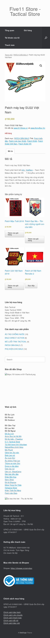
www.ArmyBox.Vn (38, 128)
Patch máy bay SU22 (17, 141)
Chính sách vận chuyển (12, 615)
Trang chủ (8, 55)
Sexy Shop (9, 479)
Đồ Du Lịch (9, 433)
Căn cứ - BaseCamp (13, 471)
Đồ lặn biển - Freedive (13, 439)
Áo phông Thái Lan (12, 460)
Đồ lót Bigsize (10, 482)
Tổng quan (9, 30)
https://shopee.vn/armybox (21, 568)
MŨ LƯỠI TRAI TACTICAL (15, 341)
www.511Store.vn (21, 128)
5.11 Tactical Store (12, 441)
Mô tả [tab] (10, 151)
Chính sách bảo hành (12, 612)
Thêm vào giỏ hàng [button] (13, 234)
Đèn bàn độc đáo (11, 474)
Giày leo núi (9, 468)
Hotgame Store (11, 487)
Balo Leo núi (10, 455)
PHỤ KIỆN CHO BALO (14, 349)
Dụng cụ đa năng (11, 466)
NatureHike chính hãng (14, 447)
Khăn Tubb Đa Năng (13, 490)
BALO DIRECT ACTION (14, 337)
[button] (46, 38)
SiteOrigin (23, 632)
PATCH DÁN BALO (21, 55)
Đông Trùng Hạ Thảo (13, 485)
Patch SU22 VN (24, 143)
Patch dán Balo (11, 493)
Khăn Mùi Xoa (10, 477)
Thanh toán (10, 45)
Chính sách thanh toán (12, 617)
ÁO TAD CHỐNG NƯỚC (14, 334)
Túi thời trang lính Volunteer (16, 444)
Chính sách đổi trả (10, 620)
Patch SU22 (32, 141)
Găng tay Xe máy (12, 452)
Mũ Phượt (9, 450)
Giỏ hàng (28, 30)
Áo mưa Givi (10, 458)
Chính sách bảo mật (11, 623)
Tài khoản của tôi (12, 37)
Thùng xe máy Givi (12, 463)
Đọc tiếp (31, 285)
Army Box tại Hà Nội (13, 436)
